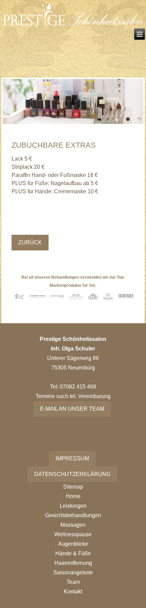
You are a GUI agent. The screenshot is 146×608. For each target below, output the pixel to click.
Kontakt (73, 591)
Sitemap (73, 487)
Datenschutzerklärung (72, 474)
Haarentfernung (73, 563)
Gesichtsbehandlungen (73, 515)
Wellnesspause (73, 534)
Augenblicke (73, 544)
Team (73, 582)
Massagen (73, 525)
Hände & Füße (73, 553)
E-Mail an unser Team (72, 409)
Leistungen (73, 506)
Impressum (72, 458)
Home (73, 496)
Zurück (30, 242)
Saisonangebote (73, 572)
